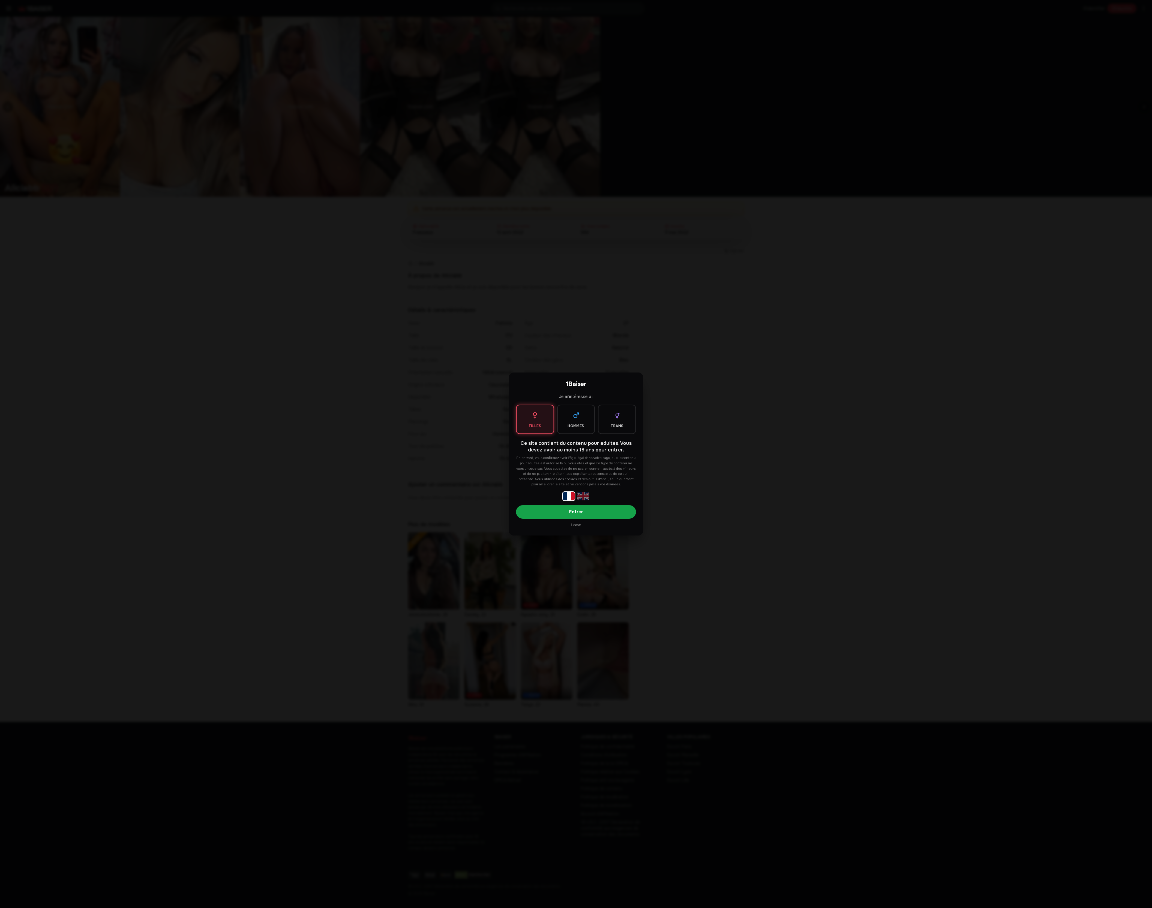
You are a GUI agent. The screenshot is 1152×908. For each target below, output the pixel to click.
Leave (576, 525)
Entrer (576, 511)
